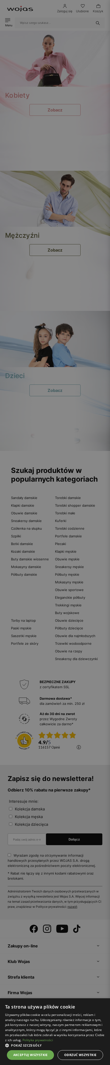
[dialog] (55, 532)
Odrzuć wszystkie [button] (80, 1055)
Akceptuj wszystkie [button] (30, 1055)
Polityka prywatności (38, 1040)
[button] (55, 1045)
